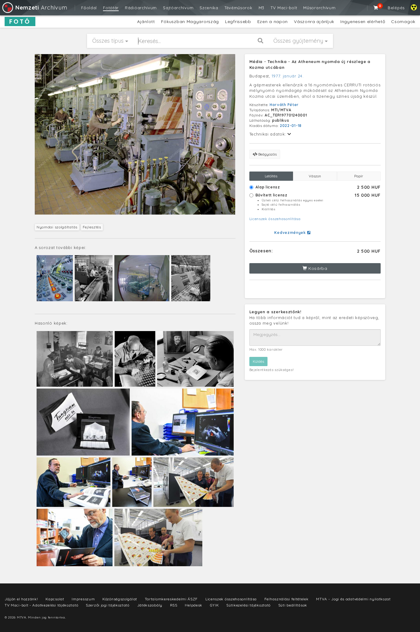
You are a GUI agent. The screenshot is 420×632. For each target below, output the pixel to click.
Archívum (41, 7)
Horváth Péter (284, 104)
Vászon (315, 176)
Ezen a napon (272, 21)
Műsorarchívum (319, 7)
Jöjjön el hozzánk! (21, 599)
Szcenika (209, 7)
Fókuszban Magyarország (190, 21)
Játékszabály (149, 605)
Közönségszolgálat (119, 599)
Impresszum (83, 599)
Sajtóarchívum (178, 7)
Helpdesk (193, 605)
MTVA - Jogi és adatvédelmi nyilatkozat (353, 599)
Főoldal (89, 7)
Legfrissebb (238, 21)
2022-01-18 (291, 125)
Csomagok (403, 21)
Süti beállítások (292, 605)
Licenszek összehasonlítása (275, 218)
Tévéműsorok (238, 7)
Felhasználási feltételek (286, 599)
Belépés (396, 7)
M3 (261, 7)
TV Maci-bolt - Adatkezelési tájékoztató (41, 605)
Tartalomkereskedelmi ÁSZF (171, 599)
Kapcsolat (55, 599)
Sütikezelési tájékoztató (248, 605)
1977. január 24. (288, 75)
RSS (173, 605)
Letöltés (271, 176)
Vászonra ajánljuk (314, 21)
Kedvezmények (290, 232)
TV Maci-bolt (284, 7)
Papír (358, 176)
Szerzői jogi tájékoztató (107, 605)
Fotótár (111, 7)
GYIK (214, 605)
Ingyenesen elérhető (362, 21)
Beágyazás (267, 154)
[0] (376, 7)
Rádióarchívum (141, 7)
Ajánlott (146, 21)
